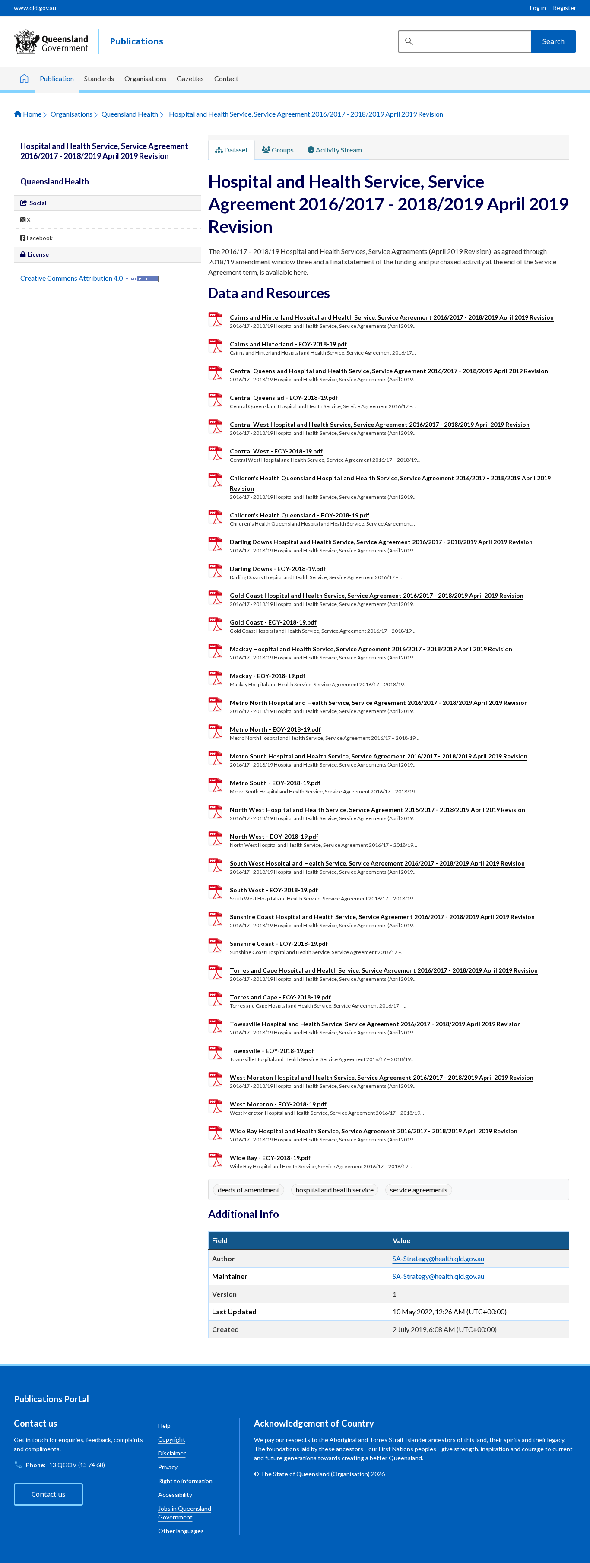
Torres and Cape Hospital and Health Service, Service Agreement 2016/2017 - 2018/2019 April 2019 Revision (384, 970)
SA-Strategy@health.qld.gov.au (438, 1258)
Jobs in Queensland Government (184, 1513)
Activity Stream (338, 150)
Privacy (168, 1467)
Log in (538, 7)
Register (564, 7)
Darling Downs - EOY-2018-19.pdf (278, 568)
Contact (226, 78)
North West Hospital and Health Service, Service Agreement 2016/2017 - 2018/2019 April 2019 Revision (377, 809)
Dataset (235, 150)
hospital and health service (335, 1190)
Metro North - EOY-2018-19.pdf (275, 729)
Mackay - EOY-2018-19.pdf (267, 675)
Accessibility (175, 1494)
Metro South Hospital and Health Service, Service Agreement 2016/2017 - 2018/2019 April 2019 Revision (378, 756)
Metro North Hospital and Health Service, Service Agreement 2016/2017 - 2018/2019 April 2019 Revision (379, 702)
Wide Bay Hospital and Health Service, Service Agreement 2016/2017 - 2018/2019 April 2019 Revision (373, 1131)
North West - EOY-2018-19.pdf (274, 836)
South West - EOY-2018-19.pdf (274, 890)
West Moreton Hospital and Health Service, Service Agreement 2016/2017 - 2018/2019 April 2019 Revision (381, 1077)
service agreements (418, 1190)
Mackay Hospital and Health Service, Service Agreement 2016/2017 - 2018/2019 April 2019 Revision (371, 649)
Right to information (185, 1480)
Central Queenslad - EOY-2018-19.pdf (284, 397)
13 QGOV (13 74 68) (77, 1464)
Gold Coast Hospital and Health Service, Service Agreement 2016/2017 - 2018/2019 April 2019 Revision (376, 595)
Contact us (49, 1494)
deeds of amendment (248, 1190)
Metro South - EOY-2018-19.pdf (275, 782)
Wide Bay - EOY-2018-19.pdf (270, 1157)
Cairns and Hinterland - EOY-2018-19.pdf (288, 344)
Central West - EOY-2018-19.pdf (276, 451)
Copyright (171, 1439)
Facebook (39, 237)
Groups (282, 150)
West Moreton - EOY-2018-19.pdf (278, 1104)
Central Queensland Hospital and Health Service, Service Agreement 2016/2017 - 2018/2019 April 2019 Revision (389, 370)
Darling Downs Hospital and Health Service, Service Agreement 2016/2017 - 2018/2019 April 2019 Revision (381, 541)
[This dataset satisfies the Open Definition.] (141, 278)
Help (164, 1425)
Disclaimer (172, 1453)
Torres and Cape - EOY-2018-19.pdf (280, 997)
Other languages (181, 1530)
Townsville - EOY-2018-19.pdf (272, 1050)
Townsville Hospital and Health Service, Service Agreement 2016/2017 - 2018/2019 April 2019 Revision (375, 1023)
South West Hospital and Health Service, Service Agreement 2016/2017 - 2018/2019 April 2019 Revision (377, 863)
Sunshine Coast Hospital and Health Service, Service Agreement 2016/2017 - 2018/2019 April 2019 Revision (382, 916)
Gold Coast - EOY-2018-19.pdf (273, 622)
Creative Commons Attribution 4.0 (71, 278)
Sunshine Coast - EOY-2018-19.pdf (279, 943)
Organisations (145, 78)
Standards (99, 78)
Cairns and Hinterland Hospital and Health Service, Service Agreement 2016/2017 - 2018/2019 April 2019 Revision (392, 317)
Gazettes (190, 78)
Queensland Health (130, 114)
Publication (57, 78)
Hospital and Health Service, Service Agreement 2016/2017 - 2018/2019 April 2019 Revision (306, 114)
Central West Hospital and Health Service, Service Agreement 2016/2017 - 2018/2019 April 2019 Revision (380, 424)
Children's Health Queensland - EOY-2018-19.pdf (299, 515)
